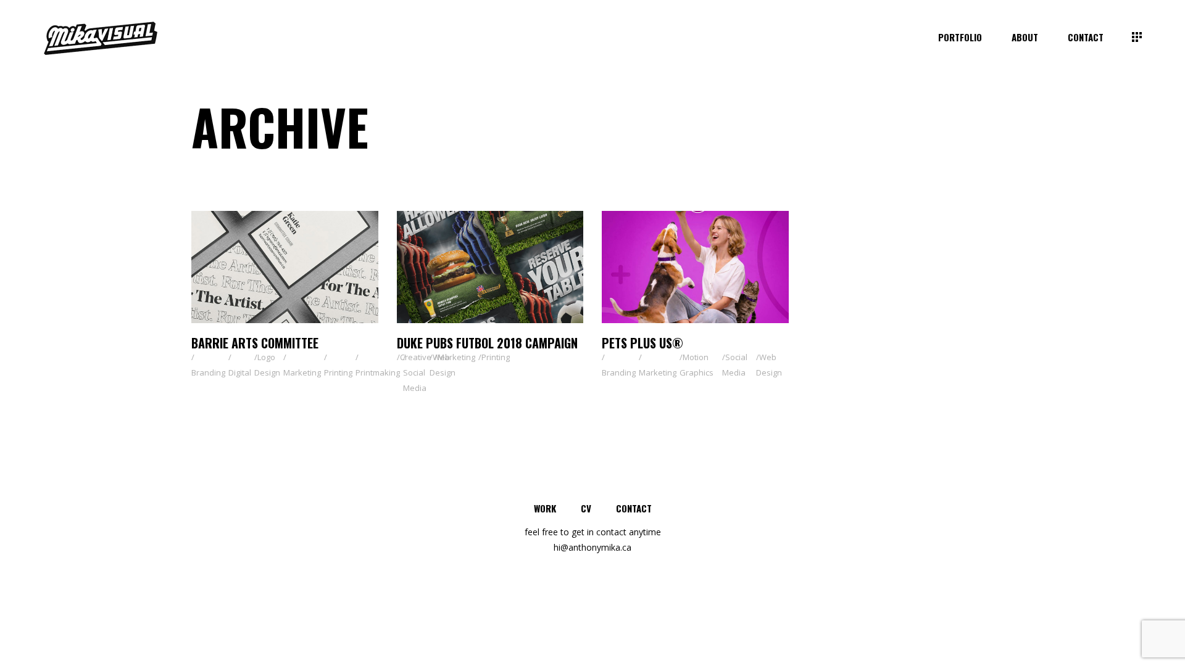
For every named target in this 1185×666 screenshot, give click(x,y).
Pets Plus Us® (642, 343)
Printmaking (378, 372)
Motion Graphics (696, 365)
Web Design (442, 365)
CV (586, 508)
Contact (634, 508)
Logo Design (267, 365)
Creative (415, 357)
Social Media (414, 380)
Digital (239, 372)
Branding (208, 372)
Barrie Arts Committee (254, 343)
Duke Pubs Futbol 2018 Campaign (487, 343)
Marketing (302, 372)
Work (545, 508)
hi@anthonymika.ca (592, 547)
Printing (338, 372)
